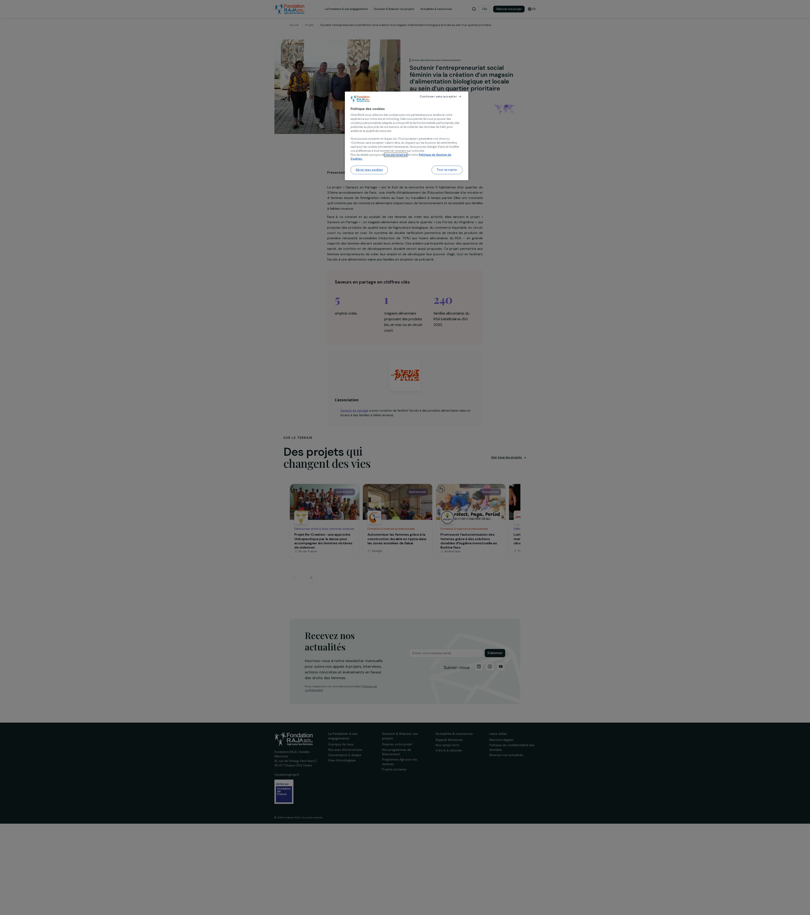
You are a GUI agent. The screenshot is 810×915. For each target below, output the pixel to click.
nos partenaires (396, 155)
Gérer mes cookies (369, 170)
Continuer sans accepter (438, 96)
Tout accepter (447, 170)
